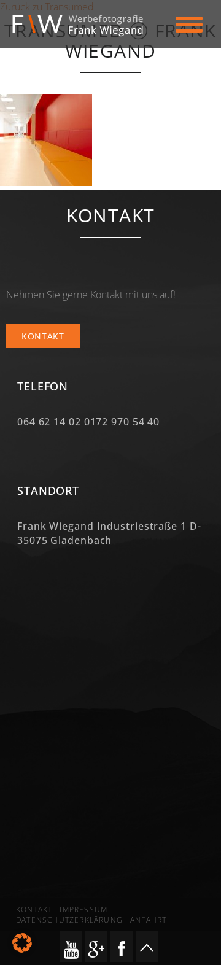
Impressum (83, 909)
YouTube (71, 946)
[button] (22, 943)
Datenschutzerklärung (69, 920)
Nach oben (147, 946)
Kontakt (42, 336)
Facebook (121, 946)
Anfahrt (148, 920)
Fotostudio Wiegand (83, 26)
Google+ (96, 946)
